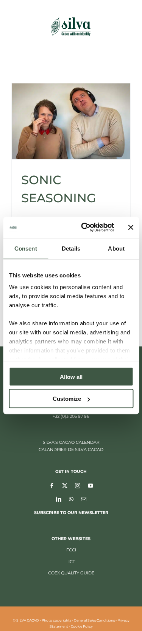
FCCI (71, 550)
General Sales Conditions (94, 620)
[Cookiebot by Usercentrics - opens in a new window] (84, 227)
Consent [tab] (25, 248)
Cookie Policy (82, 626)
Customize (67, 399)
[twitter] (64, 485)
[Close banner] (130, 227)
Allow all (71, 376)
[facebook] (52, 485)
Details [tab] (71, 248)
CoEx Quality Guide (71, 573)
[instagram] (77, 485)
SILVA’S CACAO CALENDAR (71, 442)
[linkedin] (58, 499)
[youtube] (90, 485)
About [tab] (116, 248)
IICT (71, 561)
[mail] (83, 499)
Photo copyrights (56, 620)
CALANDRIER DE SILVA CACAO (71, 449)
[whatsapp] (71, 499)
